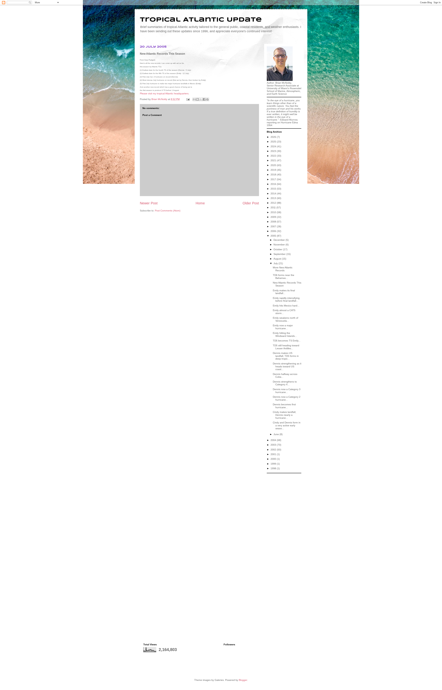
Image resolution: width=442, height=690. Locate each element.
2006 (274, 231)
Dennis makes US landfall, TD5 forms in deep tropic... (286, 356)
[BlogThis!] (197, 99)
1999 (274, 463)
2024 (274, 146)
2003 (274, 444)
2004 (274, 440)
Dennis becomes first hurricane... (284, 406)
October (278, 249)
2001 (274, 454)
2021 (274, 160)
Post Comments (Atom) (167, 210)
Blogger (243, 680)
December (279, 240)
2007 (274, 226)
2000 (274, 459)
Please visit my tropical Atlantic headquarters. (164, 93)
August (277, 258)
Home (200, 203)
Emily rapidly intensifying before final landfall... (286, 299)
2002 (274, 449)
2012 (274, 202)
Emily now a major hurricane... (283, 327)
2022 (274, 155)
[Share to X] (201, 99)
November (279, 244)
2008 (274, 221)
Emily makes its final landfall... (284, 292)
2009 (274, 217)
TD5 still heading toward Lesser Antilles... (286, 347)
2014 (274, 193)
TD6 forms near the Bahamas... (283, 276)
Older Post (251, 203)
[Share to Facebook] (204, 99)
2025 (274, 141)
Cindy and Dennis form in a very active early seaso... (286, 425)
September (279, 254)
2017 (274, 179)
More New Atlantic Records (282, 269)
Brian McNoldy (159, 99)
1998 (274, 468)
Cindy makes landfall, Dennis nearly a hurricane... (284, 415)
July (275, 263)
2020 (274, 165)
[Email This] (194, 99)
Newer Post (149, 203)
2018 (274, 174)
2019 (274, 169)
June (276, 434)
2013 (274, 198)
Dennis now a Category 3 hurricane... (286, 391)
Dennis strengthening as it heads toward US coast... (287, 366)
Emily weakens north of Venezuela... (285, 319)
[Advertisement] (284, 526)
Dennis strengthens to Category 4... (285, 383)
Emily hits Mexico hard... (286, 305)
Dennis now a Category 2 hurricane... (286, 398)
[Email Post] (187, 99)
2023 (274, 151)
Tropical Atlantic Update (201, 20)
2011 (273, 207)
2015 (274, 188)
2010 (274, 212)
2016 (274, 184)
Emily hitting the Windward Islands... (285, 334)
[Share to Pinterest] (207, 99)
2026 (274, 137)
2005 (274, 235)
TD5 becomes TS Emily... (286, 340)
